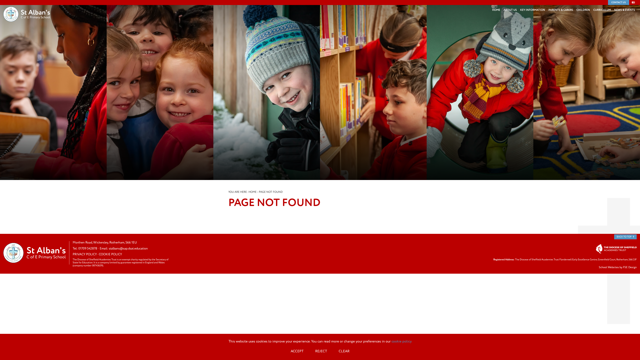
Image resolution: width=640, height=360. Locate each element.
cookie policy (402, 341)
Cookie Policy (110, 254)
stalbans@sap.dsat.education (128, 248)
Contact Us (618, 2)
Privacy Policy (85, 254)
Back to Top (624, 236)
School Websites (609, 267)
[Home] (26, 9)
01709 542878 (87, 248)
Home (252, 192)
